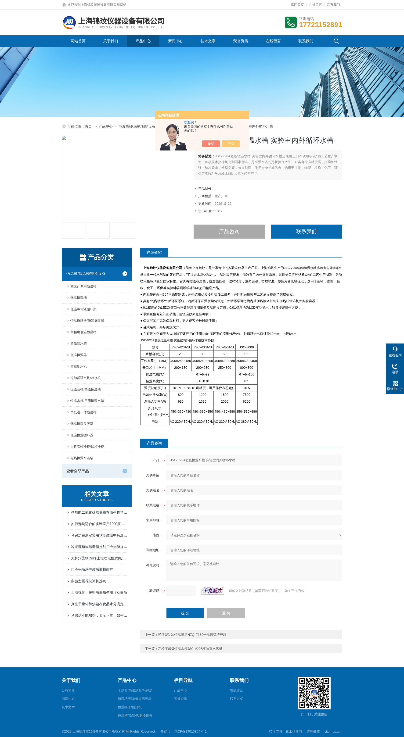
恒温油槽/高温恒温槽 (85, 389)
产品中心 (143, 41)
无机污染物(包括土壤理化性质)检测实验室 (99, 558)
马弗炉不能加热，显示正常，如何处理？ (99, 615)
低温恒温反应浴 (81, 424)
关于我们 (110, 41)
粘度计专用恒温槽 (83, 286)
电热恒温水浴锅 (81, 458)
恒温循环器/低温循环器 (87, 320)
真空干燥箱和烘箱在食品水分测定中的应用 (99, 604)
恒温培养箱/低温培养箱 (135, 699)
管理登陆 (313, 731)
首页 (89, 126)
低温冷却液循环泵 (83, 309)
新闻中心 (175, 41)
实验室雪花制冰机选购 (88, 581)
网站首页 (78, 41)
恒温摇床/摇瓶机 (130, 707)
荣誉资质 (240, 41)
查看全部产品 (77, 471)
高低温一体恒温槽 (83, 412)
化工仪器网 (294, 731)
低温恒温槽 (78, 298)
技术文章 (208, 41)
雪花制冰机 (78, 366)
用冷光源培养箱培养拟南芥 (92, 570)
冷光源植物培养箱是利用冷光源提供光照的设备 (99, 547)
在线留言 (315, 5)
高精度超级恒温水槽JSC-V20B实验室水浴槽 (190, 649)
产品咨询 (229, 231)
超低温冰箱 (78, 343)
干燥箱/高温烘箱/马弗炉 (135, 690)
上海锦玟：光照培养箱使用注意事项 (99, 592)
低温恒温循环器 (81, 435)
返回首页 (297, 5)
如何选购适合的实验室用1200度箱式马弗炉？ (99, 524)
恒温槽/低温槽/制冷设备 (137, 126)
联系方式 (236, 699)
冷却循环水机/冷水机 (85, 378)
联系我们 (333, 5)
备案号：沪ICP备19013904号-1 (183, 731)
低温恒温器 (78, 355)
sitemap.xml (333, 731)
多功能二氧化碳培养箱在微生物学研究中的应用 (99, 512)
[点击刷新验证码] (212, 591)
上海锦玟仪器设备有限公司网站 (103, 5)
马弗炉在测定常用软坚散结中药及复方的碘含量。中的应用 (99, 535)
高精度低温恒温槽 (83, 332)
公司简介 (68, 690)
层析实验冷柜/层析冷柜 (87, 446)
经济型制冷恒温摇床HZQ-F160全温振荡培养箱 (192, 635)
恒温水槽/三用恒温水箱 (87, 401)
